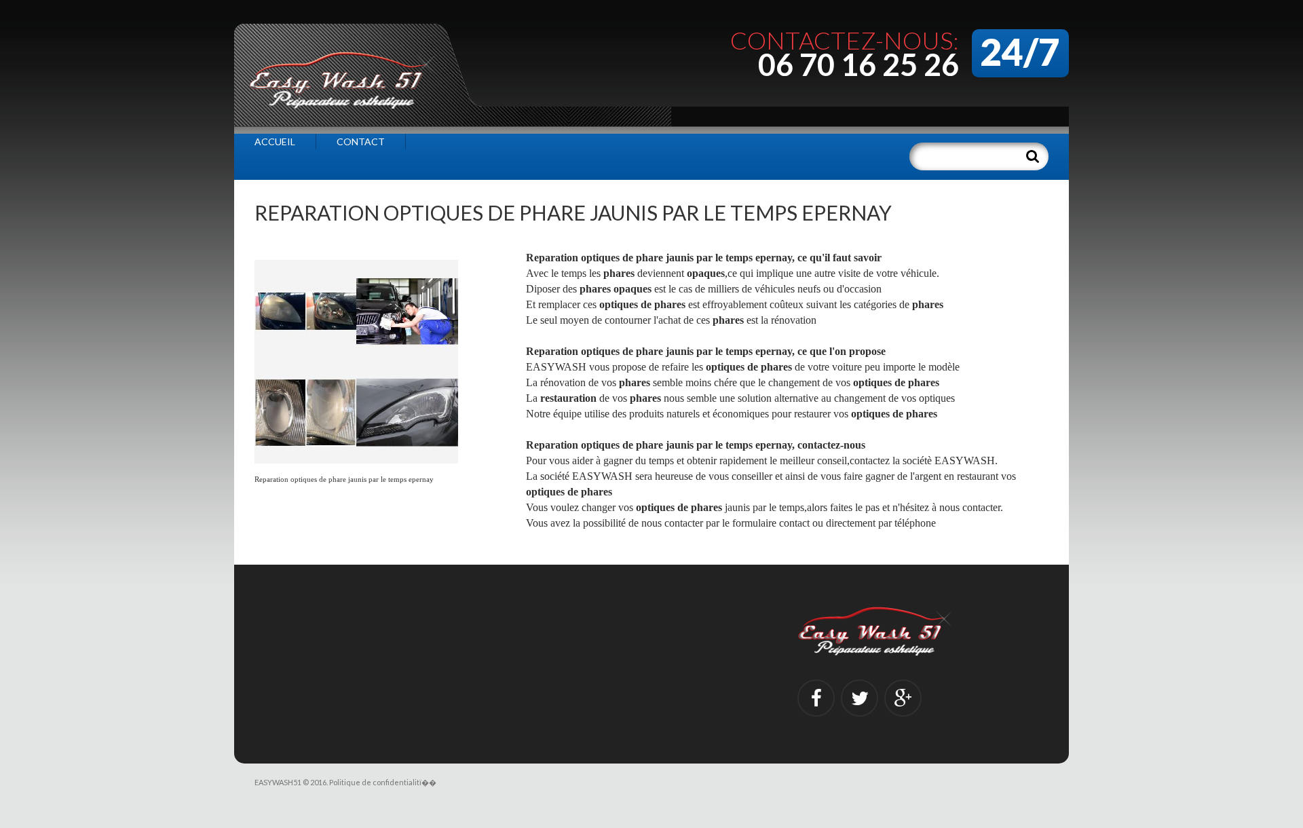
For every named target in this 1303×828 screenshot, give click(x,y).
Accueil (274, 141)
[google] (903, 698)
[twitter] (859, 698)
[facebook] (816, 698)
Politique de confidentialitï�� (382, 782)
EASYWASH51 (277, 782)
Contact (361, 141)
